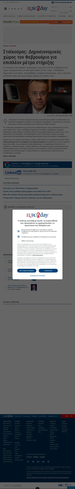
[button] (37, 241)
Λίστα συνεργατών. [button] (37, 255)
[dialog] (37, 244)
